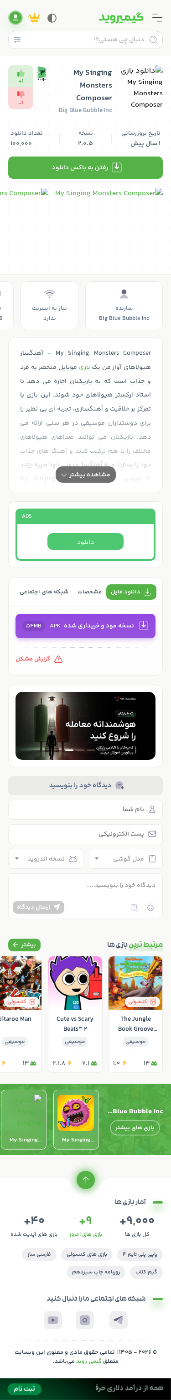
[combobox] (125, 859)
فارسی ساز (39, 1254)
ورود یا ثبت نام (15, 17)
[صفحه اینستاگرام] (85, 1320)
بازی (84, 367)
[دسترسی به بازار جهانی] (85, 726)
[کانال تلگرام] (118, 1320)
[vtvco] (85, 1389)
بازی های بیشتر (135, 1127)
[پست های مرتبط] (24, 945)
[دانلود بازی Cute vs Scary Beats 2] (75, 1014)
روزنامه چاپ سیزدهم (96, 1272)
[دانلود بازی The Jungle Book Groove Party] (135, 1014)
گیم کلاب (146, 1272)
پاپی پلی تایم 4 (140, 1254)
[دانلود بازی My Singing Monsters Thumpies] (76, 1119)
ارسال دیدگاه (34, 907)
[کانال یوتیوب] (53, 1320)
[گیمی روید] (121, 17)
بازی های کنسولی (87, 1254)
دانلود (85, 543)
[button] (102, 750)
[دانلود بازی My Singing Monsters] (23, 1119)
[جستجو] (154, 40)
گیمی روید (89, 1361)
